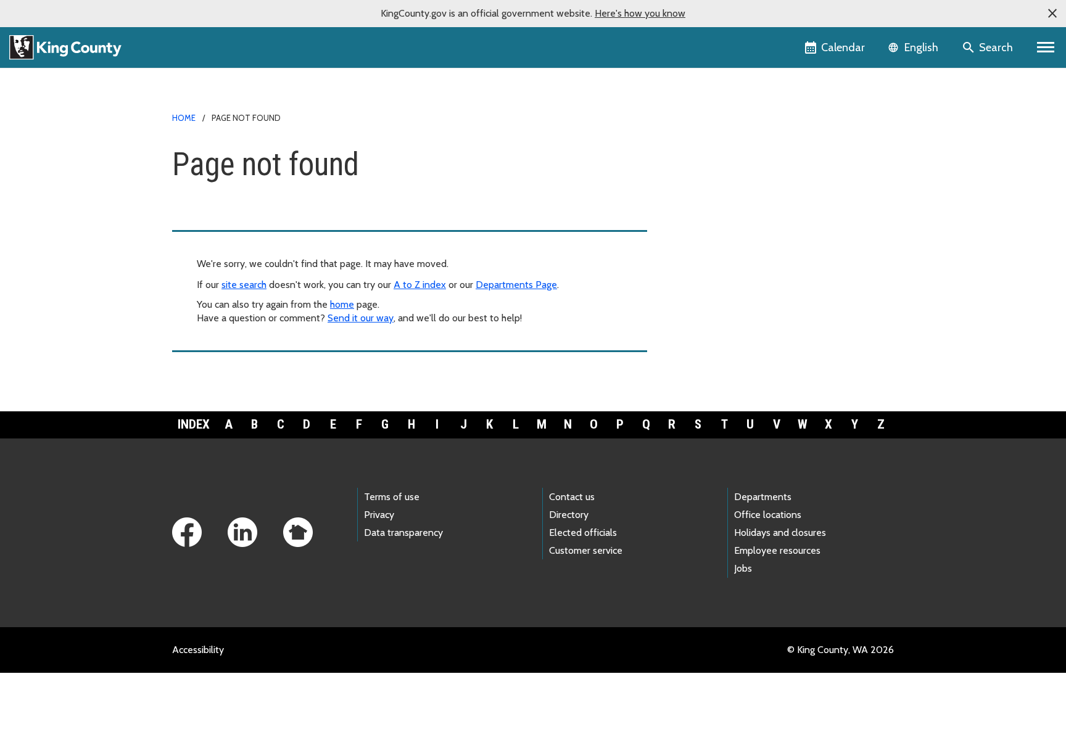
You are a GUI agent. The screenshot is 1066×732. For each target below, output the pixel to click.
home (342, 304)
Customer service (585, 550)
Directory (569, 514)
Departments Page (516, 284)
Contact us (572, 497)
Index (194, 424)
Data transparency (403, 532)
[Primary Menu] (1046, 47)
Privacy (379, 514)
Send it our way (361, 318)
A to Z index (420, 284)
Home (184, 118)
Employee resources (777, 550)
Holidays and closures (780, 532)
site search (243, 284)
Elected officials (583, 532)
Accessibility (198, 650)
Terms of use (391, 497)
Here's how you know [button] (640, 13)
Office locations (767, 514)
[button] (1052, 13)
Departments (762, 497)
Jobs (743, 568)
